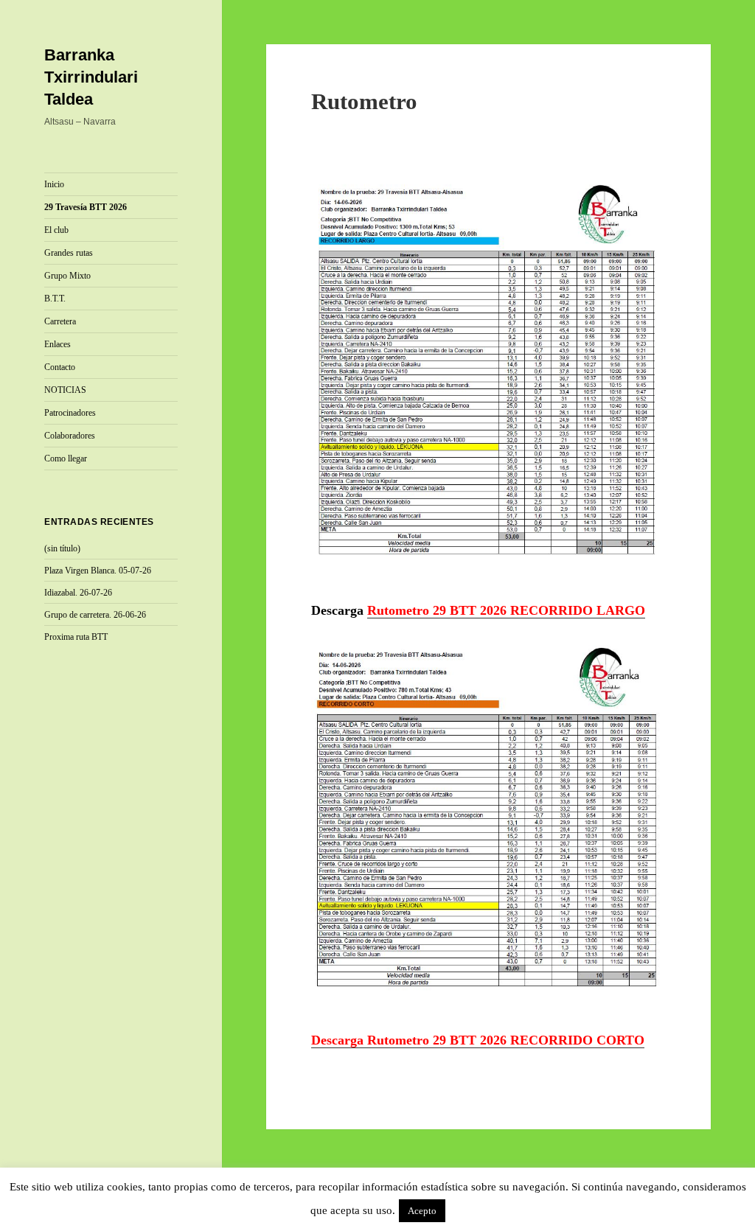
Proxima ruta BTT (76, 637)
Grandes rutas (68, 253)
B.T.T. (55, 298)
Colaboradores (69, 435)
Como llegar (65, 458)
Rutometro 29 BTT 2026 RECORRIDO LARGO (506, 610)
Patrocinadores (70, 413)
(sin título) (62, 548)
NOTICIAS (65, 390)
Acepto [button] (422, 1210)
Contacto (59, 367)
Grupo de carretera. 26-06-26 (95, 615)
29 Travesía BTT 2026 (85, 207)
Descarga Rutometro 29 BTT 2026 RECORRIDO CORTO (477, 1040)
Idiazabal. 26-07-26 (78, 592)
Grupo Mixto (67, 276)
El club (56, 230)
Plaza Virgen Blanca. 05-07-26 (97, 570)
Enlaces (57, 344)
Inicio (54, 184)
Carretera (60, 321)
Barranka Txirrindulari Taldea (91, 77)
